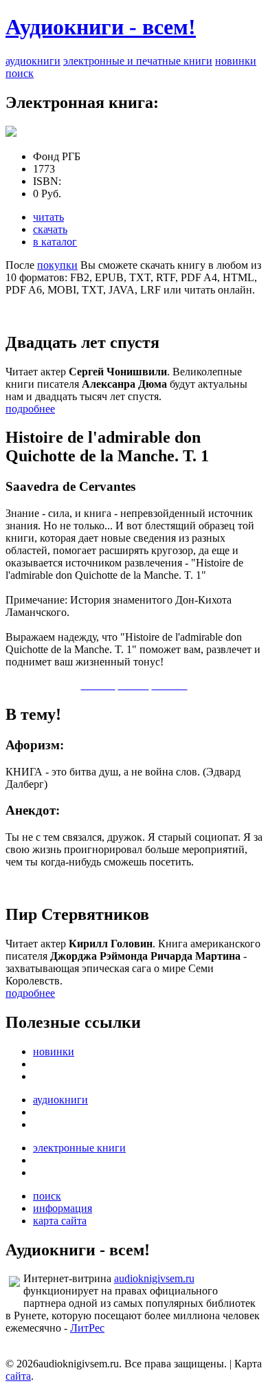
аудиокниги (32, 61)
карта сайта (60, 1220)
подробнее (30, 409)
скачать (50, 229)
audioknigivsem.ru (154, 1278)
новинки (235, 61)
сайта (18, 1376)
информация (62, 1208)
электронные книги (79, 1148)
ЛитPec (87, 1328)
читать (48, 217)
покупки (57, 265)
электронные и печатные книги (137, 61)
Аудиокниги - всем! (100, 26)
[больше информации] (10, 133)
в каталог (55, 241)
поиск (19, 73)
